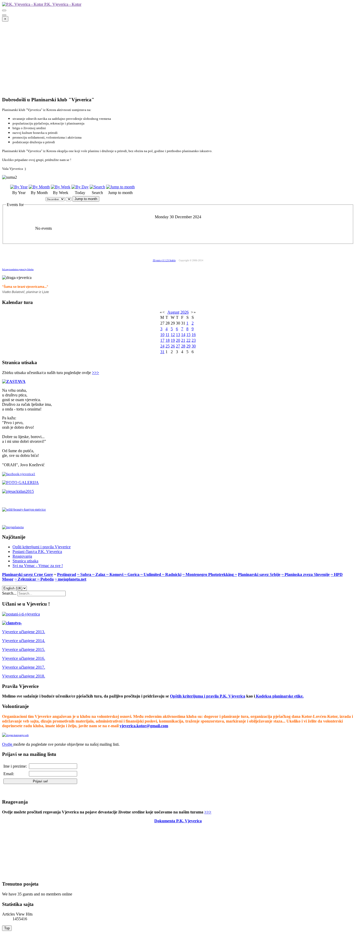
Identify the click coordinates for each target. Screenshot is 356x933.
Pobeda (47, 579)
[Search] (97, 187)
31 (162, 352)
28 (183, 346)
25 (167, 346)
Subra (86, 574)
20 (178, 340)
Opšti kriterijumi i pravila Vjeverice (42, 547)
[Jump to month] (120, 187)
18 (167, 340)
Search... (9, 593)
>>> (95, 372)
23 (194, 340)
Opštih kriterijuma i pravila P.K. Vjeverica (207, 696)
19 (173, 340)
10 (162, 334)
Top (7, 928)
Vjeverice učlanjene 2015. (23, 649)
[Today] (80, 187)
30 (194, 346)
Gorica (133, 574)
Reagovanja (22, 556)
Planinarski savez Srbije (259, 574)
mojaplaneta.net (72, 579)
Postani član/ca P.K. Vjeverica (37, 551)
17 (162, 340)
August (173, 312)
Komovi (116, 574)
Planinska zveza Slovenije (307, 574)
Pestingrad (66, 574)
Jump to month (86, 199)
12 (173, 334)
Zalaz (100, 574)
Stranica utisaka (25, 561)
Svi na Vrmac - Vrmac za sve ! (38, 565)
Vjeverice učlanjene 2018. (23, 676)
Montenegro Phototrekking (210, 574)
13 (178, 334)
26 (173, 346)
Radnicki (173, 574)
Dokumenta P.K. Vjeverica (178, 821)
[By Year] (19, 187)
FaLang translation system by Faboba (18, 269)
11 (167, 334)
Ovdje (7, 744)
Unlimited (153, 574)
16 (194, 334)
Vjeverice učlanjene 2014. (23, 640)
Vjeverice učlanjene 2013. (23, 632)
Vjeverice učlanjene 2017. (23, 667)
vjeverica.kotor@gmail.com (144, 726)
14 (183, 334)
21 (183, 340)
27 (178, 346)
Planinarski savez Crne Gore (27, 574)
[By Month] (39, 187)
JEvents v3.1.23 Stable (164, 260)
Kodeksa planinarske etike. (280, 696)
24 (162, 346)
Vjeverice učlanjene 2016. (23, 658)
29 (188, 346)
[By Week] (60, 187)
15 (188, 334)
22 (188, 340)
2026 (184, 312)
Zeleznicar (27, 579)
